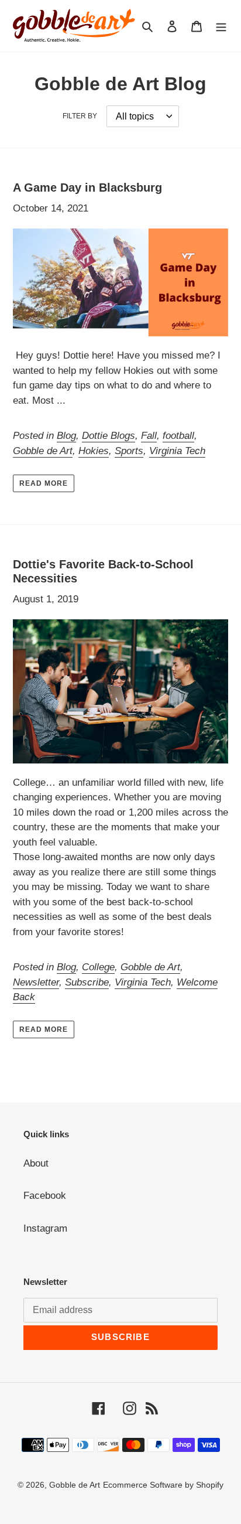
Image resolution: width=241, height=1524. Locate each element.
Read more (43, 483)
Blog (66, 435)
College (98, 967)
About (36, 1163)
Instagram (45, 1228)
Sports (129, 450)
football (178, 435)
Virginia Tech (177, 450)
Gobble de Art (43, 450)
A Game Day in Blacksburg (87, 187)
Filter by (80, 116)
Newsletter (36, 982)
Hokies (93, 450)
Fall (149, 435)
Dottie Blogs (108, 435)
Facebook (44, 1195)
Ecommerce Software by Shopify (163, 1484)
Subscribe (87, 982)
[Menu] (221, 25)
